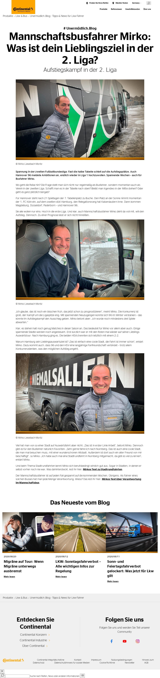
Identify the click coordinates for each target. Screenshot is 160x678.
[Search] (2, 675)
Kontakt (77, 660)
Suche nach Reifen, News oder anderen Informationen (54, 676)
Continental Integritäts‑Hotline (50, 660)
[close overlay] (2, 671)
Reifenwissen (116, 9)
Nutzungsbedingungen (121, 660)
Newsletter (129, 663)
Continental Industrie (33, 640)
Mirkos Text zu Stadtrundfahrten (102, 469)
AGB (146, 663)
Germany (136, 3)
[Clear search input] (82, 676)
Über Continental (33, 645)
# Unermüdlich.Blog (80, 28)
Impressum (96, 660)
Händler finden (122, 3)
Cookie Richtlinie (107, 663)
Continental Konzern (33, 634)
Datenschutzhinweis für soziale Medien (72, 663)
